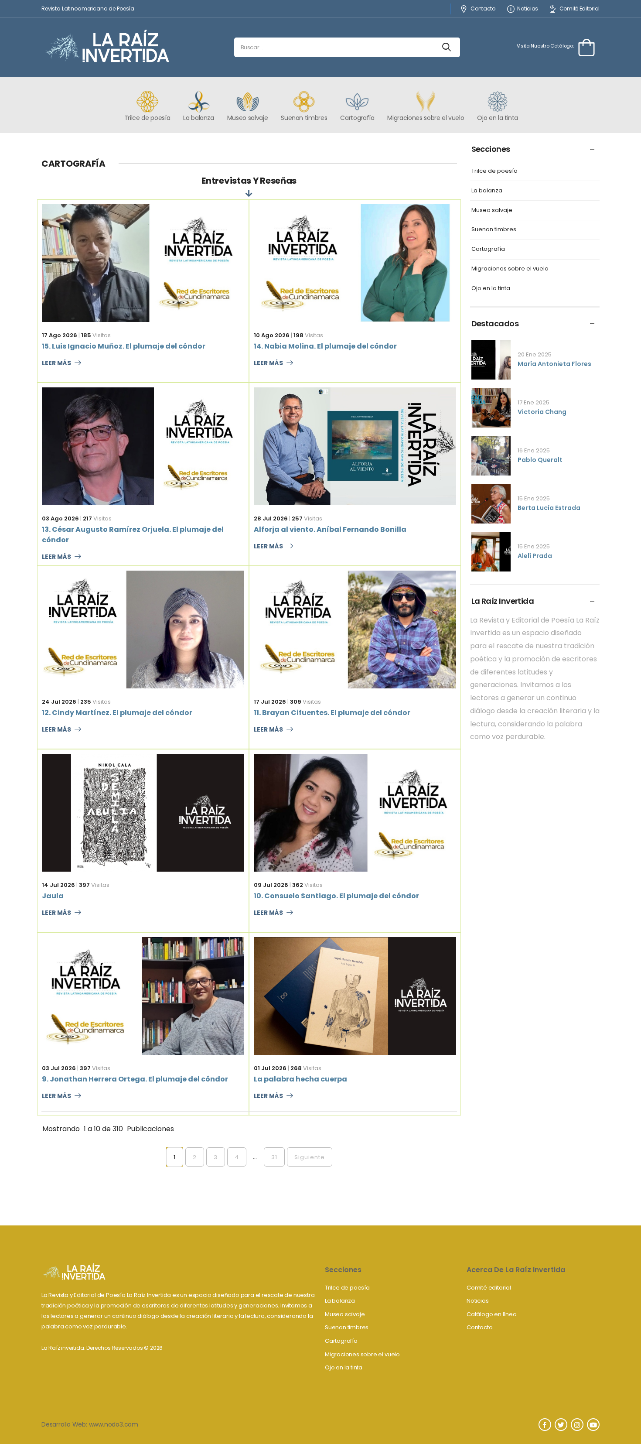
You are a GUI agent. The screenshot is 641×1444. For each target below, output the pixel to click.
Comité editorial (489, 1287)
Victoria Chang (542, 411)
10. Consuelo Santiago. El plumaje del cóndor (336, 896)
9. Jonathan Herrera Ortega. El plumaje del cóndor (135, 1079)
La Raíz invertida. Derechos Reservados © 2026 (102, 1348)
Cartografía (488, 249)
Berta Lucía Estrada (549, 507)
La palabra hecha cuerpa (300, 1079)
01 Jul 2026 (270, 1068)
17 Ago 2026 (59, 335)
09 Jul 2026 (271, 885)
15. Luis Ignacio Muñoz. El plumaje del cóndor (123, 346)
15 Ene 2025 (534, 498)
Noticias (527, 9)
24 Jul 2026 (59, 702)
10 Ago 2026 (272, 335)
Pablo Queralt (540, 459)
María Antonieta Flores (554, 363)
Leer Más (56, 363)
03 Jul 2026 (59, 1068)
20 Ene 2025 (535, 354)
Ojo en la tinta (490, 288)
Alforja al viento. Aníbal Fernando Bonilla (330, 529)
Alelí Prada (535, 555)
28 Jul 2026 (271, 518)
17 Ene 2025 (533, 402)
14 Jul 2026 (58, 885)
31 (274, 1157)
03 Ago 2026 (60, 518)
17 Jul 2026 (270, 702)
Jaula (53, 896)
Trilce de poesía (494, 171)
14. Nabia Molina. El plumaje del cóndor (325, 346)
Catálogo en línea (492, 1314)
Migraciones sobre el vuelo (510, 269)
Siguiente (309, 1157)
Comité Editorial (579, 9)
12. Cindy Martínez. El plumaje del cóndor (117, 713)
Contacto (483, 9)
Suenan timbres (493, 229)
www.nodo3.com (113, 1424)
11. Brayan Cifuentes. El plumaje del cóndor (332, 713)
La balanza (486, 191)
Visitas (96, 335)
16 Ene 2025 (534, 450)
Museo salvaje (491, 210)
